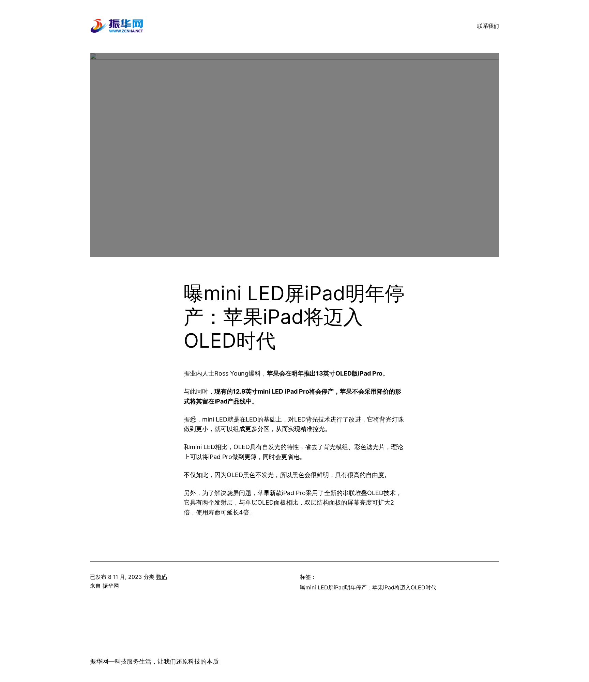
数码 (161, 576)
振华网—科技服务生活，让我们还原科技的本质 (154, 661)
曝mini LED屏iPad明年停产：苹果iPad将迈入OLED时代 (368, 587)
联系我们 (488, 25)
